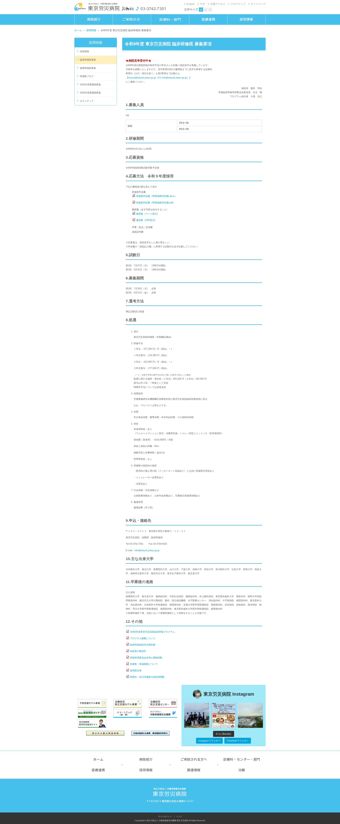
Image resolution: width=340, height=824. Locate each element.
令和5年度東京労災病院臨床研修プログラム (152, 631)
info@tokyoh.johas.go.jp (147, 550)
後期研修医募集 (88, 68)
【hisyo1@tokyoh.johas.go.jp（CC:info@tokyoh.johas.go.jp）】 (158, 77)
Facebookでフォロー (237, 740)
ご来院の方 (132, 19)
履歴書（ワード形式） (147, 213)
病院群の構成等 (138, 651)
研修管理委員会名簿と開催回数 (146, 657)
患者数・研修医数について (144, 664)
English (191, 3)
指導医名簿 (135, 670)
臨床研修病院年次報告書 (142, 644)
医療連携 (208, 19)
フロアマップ (238, 3)
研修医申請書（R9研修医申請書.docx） (156, 196)
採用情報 (246, 19)
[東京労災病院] (97, 7)
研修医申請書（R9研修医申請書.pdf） (155, 202)
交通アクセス (217, 3)
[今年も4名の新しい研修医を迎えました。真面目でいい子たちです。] (196, 715)
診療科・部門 (170, 19)
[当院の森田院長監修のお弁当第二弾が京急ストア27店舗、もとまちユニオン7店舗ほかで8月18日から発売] (223, 715)
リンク (179, 816)
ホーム (78, 30)
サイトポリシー (165, 816)
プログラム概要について (142, 638)
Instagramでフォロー (209, 740)
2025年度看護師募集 (90, 84)
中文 (202, 3)
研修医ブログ (87, 76)
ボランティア (87, 101)
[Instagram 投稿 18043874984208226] (250, 715)
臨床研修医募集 (88, 59)
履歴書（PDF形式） (146, 220)
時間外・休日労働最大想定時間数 (147, 677)
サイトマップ (258, 3)
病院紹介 (93, 19)
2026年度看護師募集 (90, 92)
